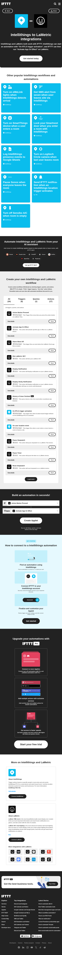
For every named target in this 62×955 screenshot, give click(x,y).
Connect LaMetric (16, 839)
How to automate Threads (45, 924)
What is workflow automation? (47, 912)
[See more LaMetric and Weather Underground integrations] (15, 852)
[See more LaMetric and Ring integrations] (31, 859)
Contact (38, 943)
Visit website (12, 791)
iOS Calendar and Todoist (21, 924)
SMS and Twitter (18, 918)
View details (11, 321)
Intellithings (21, 35)
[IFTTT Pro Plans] (32, 396)
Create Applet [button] (31, 520)
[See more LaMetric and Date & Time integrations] (31, 852)
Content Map (5, 918)
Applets (4, 909)
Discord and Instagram (20, 903)
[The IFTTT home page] (6, 3)
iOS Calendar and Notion (21, 906)
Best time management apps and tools (49, 909)
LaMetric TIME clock (14, 819)
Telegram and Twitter (20, 927)
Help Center (5, 915)
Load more (31, 479)
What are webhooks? (44, 918)
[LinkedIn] (23, 947)
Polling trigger (18, 315)
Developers (13, 943)
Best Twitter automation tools (46, 906)
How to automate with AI (45, 903)
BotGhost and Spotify (20, 915)
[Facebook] (19, 947)
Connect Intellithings (17, 796)
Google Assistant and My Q (22, 912)
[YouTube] (31, 947)
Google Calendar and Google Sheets (24, 909)
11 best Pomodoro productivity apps (48, 921)
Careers (20, 943)
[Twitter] (36, 947)
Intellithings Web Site (14, 787)
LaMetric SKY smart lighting (16, 825)
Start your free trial (31, 744)
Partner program (29, 943)
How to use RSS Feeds (45, 915)
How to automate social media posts (48, 927)
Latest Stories (43, 900)
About (50, 943)
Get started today (31, 58)
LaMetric (43, 35)
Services (4, 903)
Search (4, 921)
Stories (4, 906)
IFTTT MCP (5, 912)
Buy (9, 834)
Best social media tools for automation (49, 930)
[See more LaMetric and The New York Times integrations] (46, 859)
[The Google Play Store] (37, 936)
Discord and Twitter (19, 930)
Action (16, 329)
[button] (59, 4)
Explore (4, 900)
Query (15, 398)
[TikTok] (40, 947)
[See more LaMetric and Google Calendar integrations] (15, 859)
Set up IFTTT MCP (31, 265)
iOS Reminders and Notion (21, 921)
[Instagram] (27, 947)
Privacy (44, 943)
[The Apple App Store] (25, 936)
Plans (3, 924)
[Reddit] (44, 947)
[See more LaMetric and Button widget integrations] (46, 852)
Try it (52, 321)
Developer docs (6, 927)
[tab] (9, 300)
